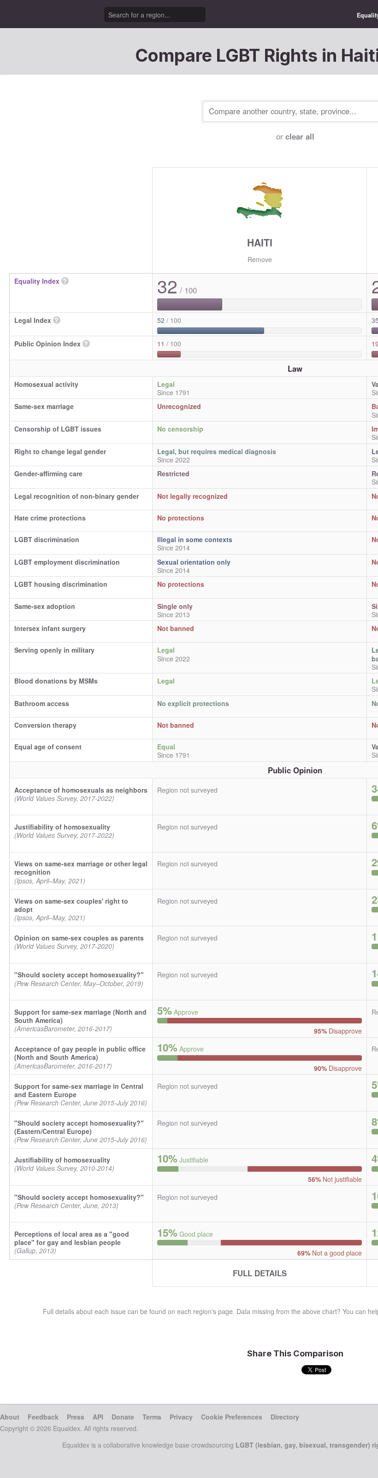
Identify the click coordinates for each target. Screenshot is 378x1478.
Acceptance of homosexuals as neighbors (81, 789)
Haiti (259, 242)
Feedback (43, 1416)
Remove (260, 259)
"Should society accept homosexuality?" (79, 974)
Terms (151, 1416)
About (9, 1416)
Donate (123, 1416)
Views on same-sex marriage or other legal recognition (81, 867)
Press (75, 1416)
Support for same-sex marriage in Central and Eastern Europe (78, 1090)
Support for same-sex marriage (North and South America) (80, 1016)
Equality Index (36, 281)
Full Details (260, 1273)
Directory (285, 1416)
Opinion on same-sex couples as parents (79, 937)
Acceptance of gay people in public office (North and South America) (80, 1053)
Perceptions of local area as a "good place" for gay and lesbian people (71, 1238)
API (98, 1416)
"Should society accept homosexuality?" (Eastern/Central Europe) (79, 1127)
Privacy (181, 1416)
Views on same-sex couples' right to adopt (71, 905)
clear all (299, 136)
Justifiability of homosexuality (62, 826)
